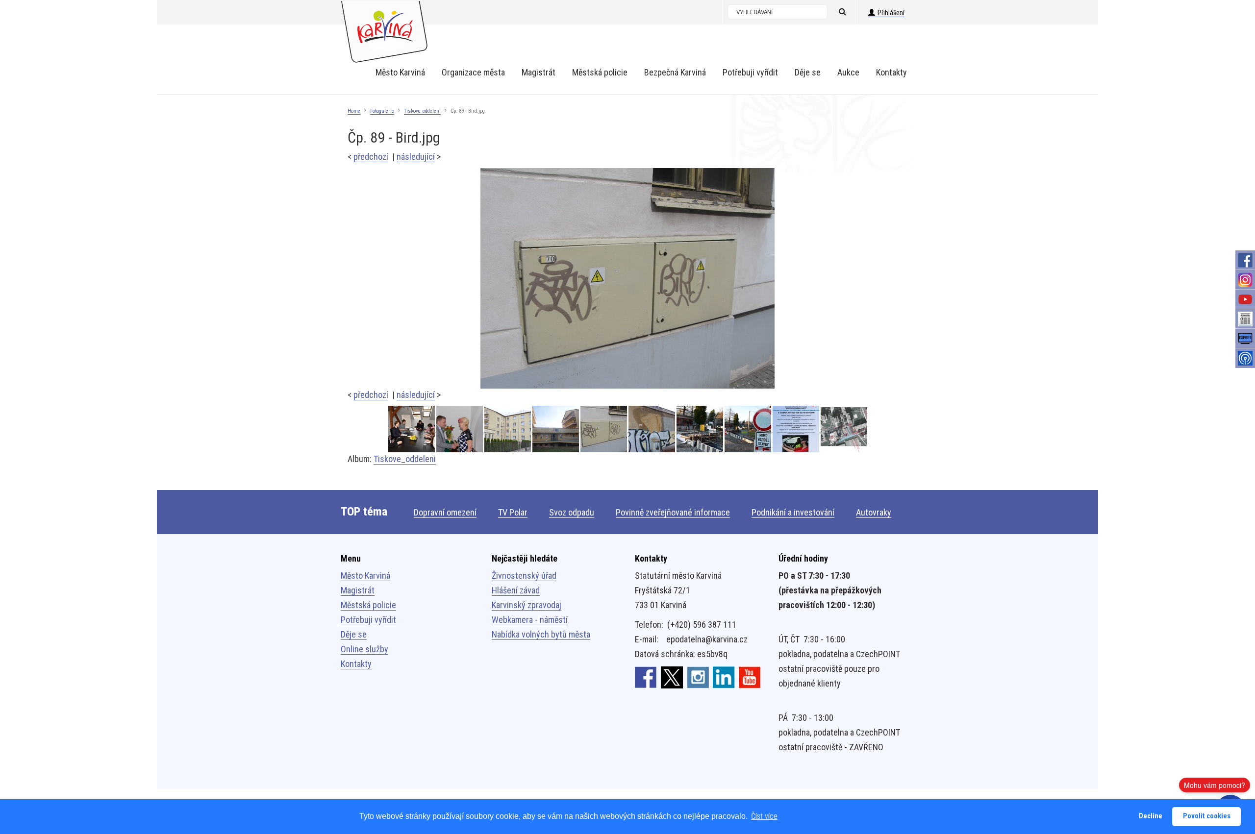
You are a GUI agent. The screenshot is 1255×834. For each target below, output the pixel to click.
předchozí (370, 156)
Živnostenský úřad (524, 575)
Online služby (364, 649)
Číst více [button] (764, 816)
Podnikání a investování (793, 512)
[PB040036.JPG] (556, 429)
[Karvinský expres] (1245, 338)
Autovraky (873, 512)
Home (354, 111)
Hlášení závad (516, 590)
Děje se (354, 634)
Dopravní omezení (445, 512)
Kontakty (356, 664)
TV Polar (512, 512)
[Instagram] (1245, 279)
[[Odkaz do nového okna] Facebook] (646, 676)
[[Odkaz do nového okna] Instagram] (698, 676)
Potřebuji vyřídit (368, 619)
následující (416, 156)
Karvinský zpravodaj (526, 605)
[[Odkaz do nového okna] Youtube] (750, 676)
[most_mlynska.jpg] (701, 429)
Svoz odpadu (571, 512)
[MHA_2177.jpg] (412, 429)
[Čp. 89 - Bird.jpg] (627, 277)
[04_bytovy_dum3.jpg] (508, 429)
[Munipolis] (1245, 358)
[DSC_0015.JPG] (460, 429)
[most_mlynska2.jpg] (749, 429)
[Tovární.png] (844, 429)
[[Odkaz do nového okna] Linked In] (724, 676)
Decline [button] (1150, 816)
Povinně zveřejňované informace (673, 512)
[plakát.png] (797, 429)
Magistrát (358, 590)
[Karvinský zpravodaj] (1245, 319)
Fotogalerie (382, 111)
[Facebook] (1245, 260)
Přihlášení (891, 13)
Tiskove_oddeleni (422, 111)
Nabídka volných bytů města (541, 634)
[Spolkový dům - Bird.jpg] (652, 429)
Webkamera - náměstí (530, 619)
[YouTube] (1245, 299)
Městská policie (368, 605)
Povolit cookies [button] (1206, 816)
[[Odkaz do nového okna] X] (672, 676)
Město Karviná (365, 575)
